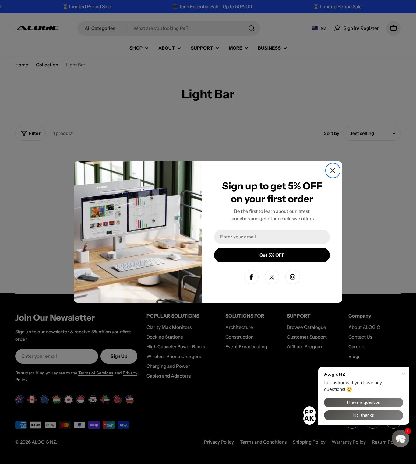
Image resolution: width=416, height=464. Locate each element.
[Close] (333, 170)
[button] (400, 438)
